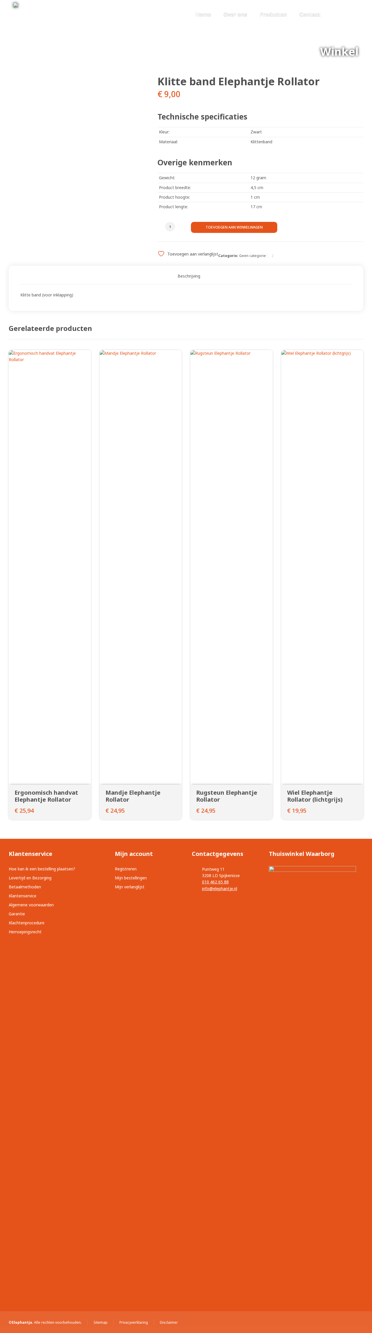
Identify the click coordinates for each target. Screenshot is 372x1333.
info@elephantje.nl (219, 888)
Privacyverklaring (133, 1322)
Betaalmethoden (25, 887)
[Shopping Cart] (355, 14)
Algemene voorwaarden (31, 905)
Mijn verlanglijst (129, 887)
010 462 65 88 (215, 882)
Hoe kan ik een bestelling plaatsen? (42, 869)
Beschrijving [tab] (189, 276)
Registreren (126, 869)
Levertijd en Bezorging (30, 878)
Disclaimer (169, 1322)
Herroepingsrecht (25, 931)
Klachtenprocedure (26, 923)
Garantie (17, 914)
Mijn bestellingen (131, 878)
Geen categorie (252, 255)
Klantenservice (22, 896)
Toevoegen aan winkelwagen (234, 227)
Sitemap (101, 1322)
